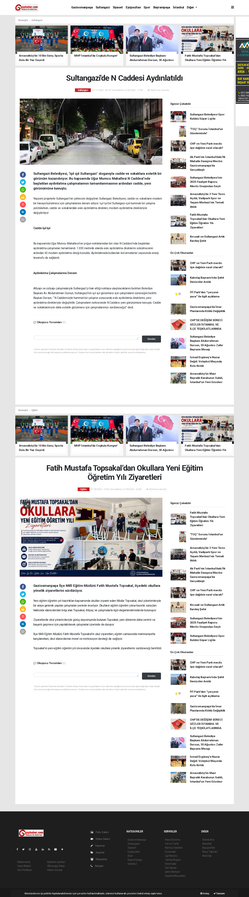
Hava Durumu (172, 839)
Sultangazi (103, 7)
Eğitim (35, 410)
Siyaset (118, 7)
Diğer (191, 7)
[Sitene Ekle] (63, 849)
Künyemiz (101, 859)
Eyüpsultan (133, 7)
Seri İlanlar (171, 867)
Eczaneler (170, 851)
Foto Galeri (102, 832)
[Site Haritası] (57, 849)
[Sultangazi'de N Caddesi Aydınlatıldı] (91, 131)
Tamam (220, 893)
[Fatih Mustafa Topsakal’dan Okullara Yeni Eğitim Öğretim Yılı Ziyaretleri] (91, 536)
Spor (147, 7)
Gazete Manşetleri (175, 875)
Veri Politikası (24, 870)
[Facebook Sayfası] (19, 849)
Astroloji (206, 855)
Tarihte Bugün (173, 859)
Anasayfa (23, 20)
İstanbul (178, 7)
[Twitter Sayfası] (25, 849)
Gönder (151, 339)
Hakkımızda (23, 861)
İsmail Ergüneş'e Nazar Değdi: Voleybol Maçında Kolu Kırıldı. (206, 362)
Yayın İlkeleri (24, 866)
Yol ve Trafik (172, 843)
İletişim (99, 866)
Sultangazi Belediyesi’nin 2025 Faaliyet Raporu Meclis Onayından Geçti (206, 182)
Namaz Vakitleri (174, 847)
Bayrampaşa (161, 7)
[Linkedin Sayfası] (44, 849)
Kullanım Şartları (56, 861)
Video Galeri (102, 838)
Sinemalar (170, 863)
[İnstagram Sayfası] (31, 849)
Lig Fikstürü (171, 855)
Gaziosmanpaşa (82, 7)
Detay (205, 893)
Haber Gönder (55, 870)
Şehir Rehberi (172, 871)
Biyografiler (208, 847)
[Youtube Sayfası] (37, 849)
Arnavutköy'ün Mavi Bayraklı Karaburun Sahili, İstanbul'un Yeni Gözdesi (206, 378)
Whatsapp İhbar (56, 866)
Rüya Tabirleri (209, 851)
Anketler (207, 843)
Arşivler (100, 852)
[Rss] (50, 849)
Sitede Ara (208, 839)
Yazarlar (100, 845)
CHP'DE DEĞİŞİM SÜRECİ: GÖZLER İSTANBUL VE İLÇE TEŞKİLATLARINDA (206, 324)
